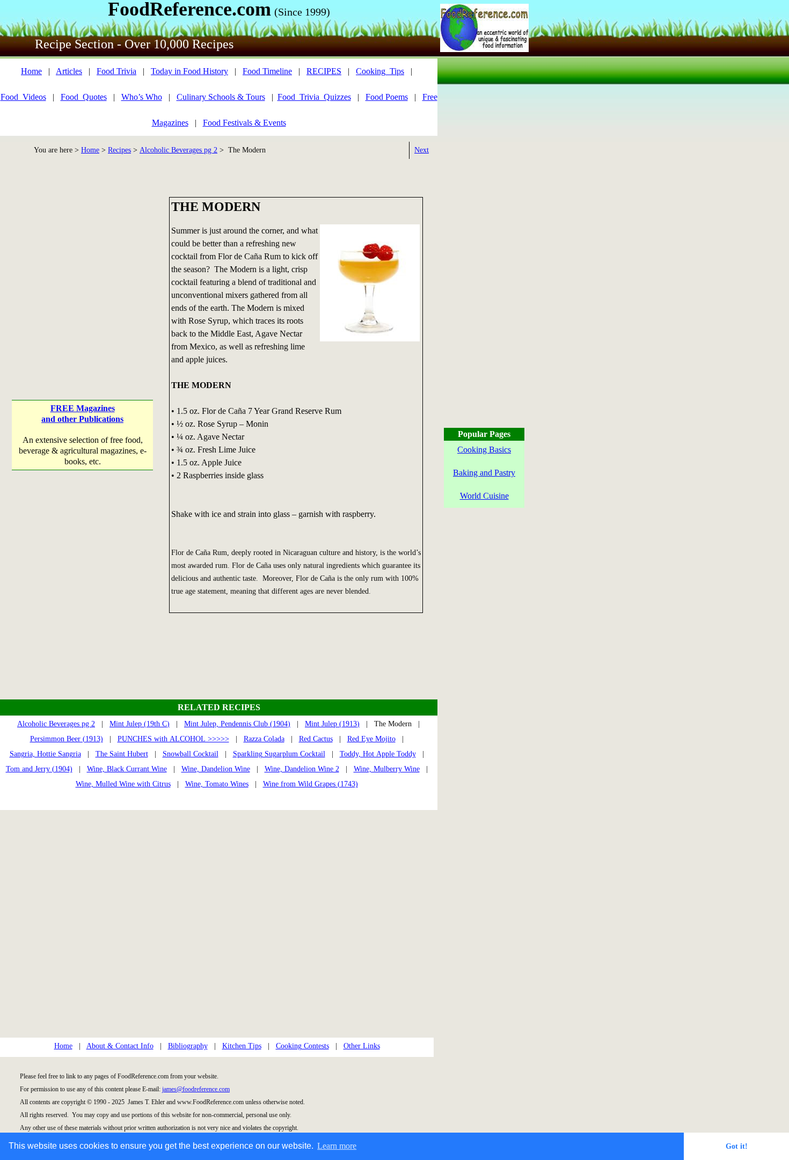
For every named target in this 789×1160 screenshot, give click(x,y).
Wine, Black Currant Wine (127, 769)
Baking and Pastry (484, 472)
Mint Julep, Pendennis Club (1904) (237, 724)
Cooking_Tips (380, 71)
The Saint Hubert (122, 754)
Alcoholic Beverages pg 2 (178, 150)
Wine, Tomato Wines (217, 784)
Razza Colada (264, 739)
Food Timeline (267, 71)
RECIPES (323, 71)
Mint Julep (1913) (332, 724)
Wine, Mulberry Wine (387, 769)
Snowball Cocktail (190, 754)
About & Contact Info (120, 1046)
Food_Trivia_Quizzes (314, 96)
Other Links (362, 1046)
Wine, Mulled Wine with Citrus (123, 784)
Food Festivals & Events (244, 122)
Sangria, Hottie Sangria (45, 754)
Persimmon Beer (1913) (66, 739)
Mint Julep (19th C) (139, 724)
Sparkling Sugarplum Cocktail (279, 754)
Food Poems (387, 96)
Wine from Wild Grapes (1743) (310, 784)
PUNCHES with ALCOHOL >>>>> (173, 739)
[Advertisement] (82, 264)
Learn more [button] (336, 1145)
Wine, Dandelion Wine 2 (302, 769)
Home (31, 71)
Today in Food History (189, 71)
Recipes (119, 150)
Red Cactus (316, 739)
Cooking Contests (302, 1046)
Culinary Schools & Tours (221, 96)
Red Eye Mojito (371, 739)
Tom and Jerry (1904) (39, 769)
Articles (69, 71)
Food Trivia (116, 71)
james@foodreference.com (196, 1089)
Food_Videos (23, 96)
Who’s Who (141, 96)
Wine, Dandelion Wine (215, 769)
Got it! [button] (737, 1146)
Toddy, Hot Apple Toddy (378, 754)
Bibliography (188, 1046)
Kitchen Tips (241, 1046)
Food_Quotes (84, 96)
